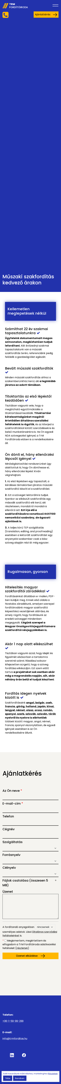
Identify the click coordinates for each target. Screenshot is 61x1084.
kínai (50, 706)
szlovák (30, 714)
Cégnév (9, 829)
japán (42, 706)
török (52, 714)
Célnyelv (9, 867)
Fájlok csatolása (25, 882)
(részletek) (22, 948)
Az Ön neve (12, 790)
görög (20, 706)
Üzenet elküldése (27, 956)
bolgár (39, 702)
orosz (38, 710)
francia (10, 706)
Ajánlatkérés (42, 14)
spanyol (10, 714)
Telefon (8, 816)
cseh (49, 702)
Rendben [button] (19, 1078)
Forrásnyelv (11, 855)
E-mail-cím (13, 803)
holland (31, 706)
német (20, 710)
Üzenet (8, 891)
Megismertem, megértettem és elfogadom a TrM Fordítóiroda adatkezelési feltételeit (29, 944)
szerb (20, 714)
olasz (29, 710)
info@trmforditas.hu (15, 1038)
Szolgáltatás (13, 842)
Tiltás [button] (7, 1078)
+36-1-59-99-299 (13, 1021)
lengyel (10, 710)
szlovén (42, 714)
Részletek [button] (53, 1073)
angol (30, 702)
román (47, 710)
